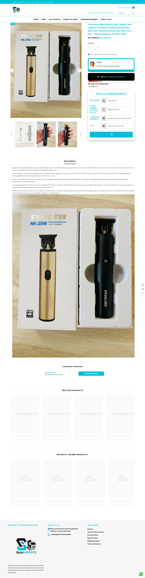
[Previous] (12, 70)
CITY (92, 126)
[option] (72, 2)
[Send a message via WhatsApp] (141, 574)
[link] (24, 436)
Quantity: (91, 43)
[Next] (80, 70)
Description (70, 161)
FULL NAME (95, 100)
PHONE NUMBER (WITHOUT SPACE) (94, 109)
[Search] (126, 13)
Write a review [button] (91, 373)
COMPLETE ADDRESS (94, 118)
